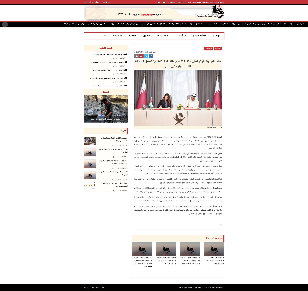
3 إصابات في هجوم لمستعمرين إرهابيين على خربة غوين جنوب (113, 162)
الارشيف (117, 35)
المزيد (103, 35)
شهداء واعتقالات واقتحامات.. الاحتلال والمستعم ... (107, 55)
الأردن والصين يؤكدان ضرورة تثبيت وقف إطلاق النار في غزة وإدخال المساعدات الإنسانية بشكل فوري (190, 260)
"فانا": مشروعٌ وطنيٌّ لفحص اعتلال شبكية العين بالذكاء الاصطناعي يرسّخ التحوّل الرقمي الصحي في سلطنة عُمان (142, 262)
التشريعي (181, 35)
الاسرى (146, 35)
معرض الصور (219, 2)
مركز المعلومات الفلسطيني (202, 2)
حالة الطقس (106, 2)
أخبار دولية (209, 48)
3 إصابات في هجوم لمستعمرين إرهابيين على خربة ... (107, 78)
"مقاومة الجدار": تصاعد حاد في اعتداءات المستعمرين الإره (114, 184)
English (180, 2)
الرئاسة (216, 35)
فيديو (106, 92)
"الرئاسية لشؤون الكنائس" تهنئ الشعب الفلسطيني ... (107, 62)
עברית (188, 2)
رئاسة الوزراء (163, 35)
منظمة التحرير (199, 35)
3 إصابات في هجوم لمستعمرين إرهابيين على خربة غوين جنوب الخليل (272, 24)
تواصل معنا (100, 287)
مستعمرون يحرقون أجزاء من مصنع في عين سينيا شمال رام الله (95, 24)
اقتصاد (132, 35)
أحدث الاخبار (106, 48)
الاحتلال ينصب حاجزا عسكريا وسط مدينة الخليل (221, 24)
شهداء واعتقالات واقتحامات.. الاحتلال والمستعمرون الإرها (114, 139)
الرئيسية (217, 48)
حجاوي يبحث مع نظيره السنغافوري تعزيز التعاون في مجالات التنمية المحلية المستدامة (166, 260)
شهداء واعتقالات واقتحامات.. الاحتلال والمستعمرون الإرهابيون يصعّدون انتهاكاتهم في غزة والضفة (161, 24)
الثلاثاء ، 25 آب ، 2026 (91, 2)
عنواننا (92, 287)
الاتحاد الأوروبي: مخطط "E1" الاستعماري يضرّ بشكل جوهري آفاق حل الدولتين (215, 260)
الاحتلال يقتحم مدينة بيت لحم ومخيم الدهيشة (114, 173)
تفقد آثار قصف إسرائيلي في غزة (105, 119)
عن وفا (86, 287)
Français (171, 2)
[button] (87, 106)
